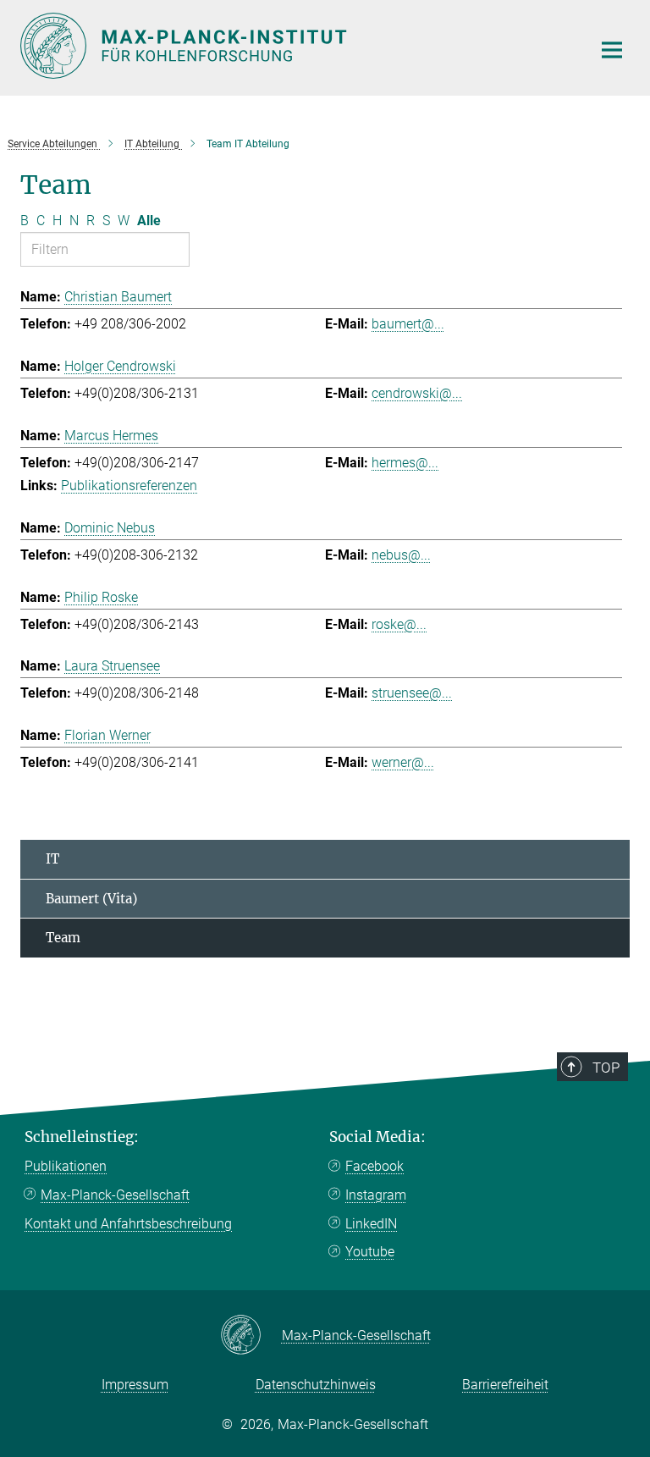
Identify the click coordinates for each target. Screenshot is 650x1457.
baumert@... (408, 324)
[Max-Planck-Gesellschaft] (251, 1336)
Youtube (369, 1252)
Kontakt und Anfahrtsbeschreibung (128, 1224)
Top (606, 1067)
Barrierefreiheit (505, 1385)
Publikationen (66, 1166)
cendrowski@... (417, 393)
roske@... (399, 624)
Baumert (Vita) (91, 899)
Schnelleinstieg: (82, 1137)
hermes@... (405, 463)
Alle (149, 220)
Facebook (374, 1166)
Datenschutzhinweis (316, 1385)
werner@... (403, 762)
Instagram (375, 1195)
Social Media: (377, 1137)
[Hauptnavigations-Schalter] (612, 50)
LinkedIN (371, 1224)
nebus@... (401, 555)
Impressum (135, 1385)
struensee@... (412, 693)
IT (52, 859)
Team (63, 938)
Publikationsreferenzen (129, 485)
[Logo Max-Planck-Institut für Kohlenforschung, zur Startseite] (295, 46)
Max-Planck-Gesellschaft (115, 1195)
